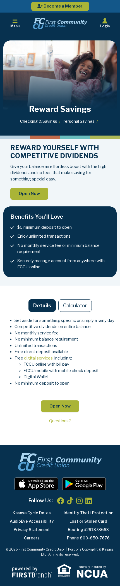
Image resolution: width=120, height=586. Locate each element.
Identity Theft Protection (88, 512)
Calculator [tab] (75, 305)
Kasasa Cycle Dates (32, 512)
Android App (84, 484)
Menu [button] (15, 26)
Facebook (60, 500)
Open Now (29, 193)
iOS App (36, 484)
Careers (32, 538)
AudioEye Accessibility (32, 521)
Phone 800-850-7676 (88, 538)
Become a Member (63, 6)
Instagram (79, 500)
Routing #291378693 (88, 529)
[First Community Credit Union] (60, 23)
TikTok (70, 500)
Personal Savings (79, 121)
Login (105, 26)
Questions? (60, 420)
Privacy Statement (32, 529)
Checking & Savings (38, 121)
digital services (38, 358)
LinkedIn (88, 500)
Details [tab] (42, 305)
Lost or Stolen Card (88, 521)
